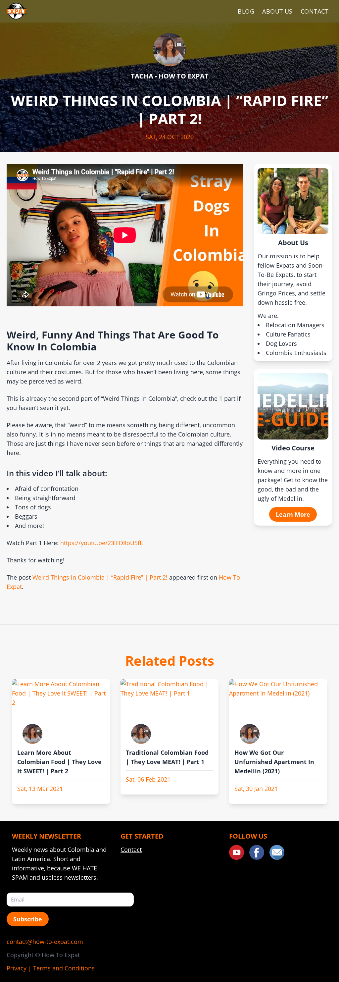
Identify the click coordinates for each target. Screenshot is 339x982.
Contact (314, 11)
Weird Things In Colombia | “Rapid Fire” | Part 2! (100, 577)
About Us (277, 11)
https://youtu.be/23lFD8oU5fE (101, 543)
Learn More (293, 514)
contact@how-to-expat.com (45, 942)
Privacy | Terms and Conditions (51, 968)
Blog (246, 11)
